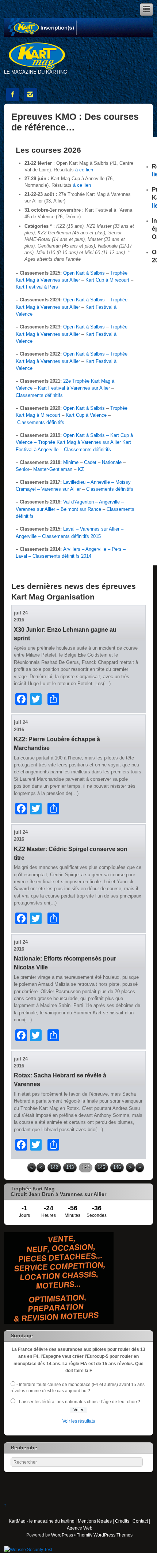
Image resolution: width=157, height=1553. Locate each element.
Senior (22, 469)
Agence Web (79, 1528)
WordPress (62, 1534)
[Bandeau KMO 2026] (78, 35)
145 (101, 1167)
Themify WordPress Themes (105, 1534)
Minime (70, 462)
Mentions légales (95, 1521)
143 (70, 1167)
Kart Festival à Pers (37, 287)
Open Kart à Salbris (84, 273)
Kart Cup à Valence (86, 415)
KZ (81, 469)
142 (54, 1167)
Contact (140, 1521)
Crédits (122, 1521)
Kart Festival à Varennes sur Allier (74, 388)
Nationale (112, 462)
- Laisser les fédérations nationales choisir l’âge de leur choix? (78, 1401)
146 (117, 1167)
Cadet (90, 462)
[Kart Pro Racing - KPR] (59, 1322)
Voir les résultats (78, 1421)
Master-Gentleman (52, 469)
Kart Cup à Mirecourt (107, 280)
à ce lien (84, 169)
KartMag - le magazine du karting (41, 1521)
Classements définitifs (39, 395)
